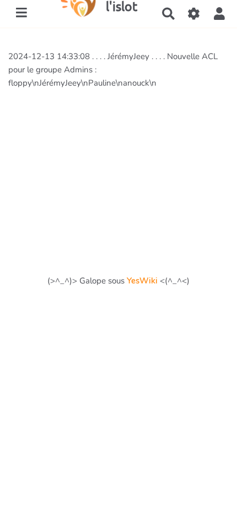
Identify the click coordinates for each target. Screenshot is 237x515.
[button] (219, 14)
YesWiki (142, 280)
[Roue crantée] (194, 14)
